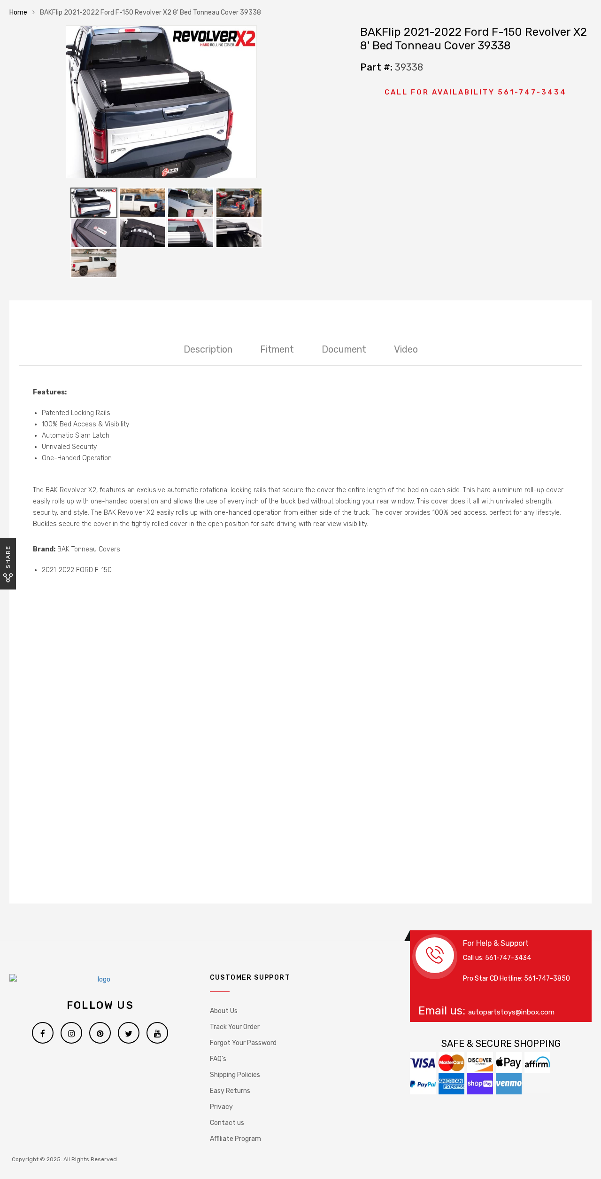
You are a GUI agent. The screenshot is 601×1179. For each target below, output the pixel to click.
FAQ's (218, 1059)
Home (18, 12)
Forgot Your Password (243, 1043)
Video (406, 349)
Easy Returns (230, 1091)
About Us (224, 1011)
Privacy (221, 1107)
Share (8, 556)
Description (208, 349)
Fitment (277, 349)
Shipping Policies (235, 1075)
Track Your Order (235, 1027)
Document (344, 349)
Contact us (227, 1123)
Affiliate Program (235, 1139)
